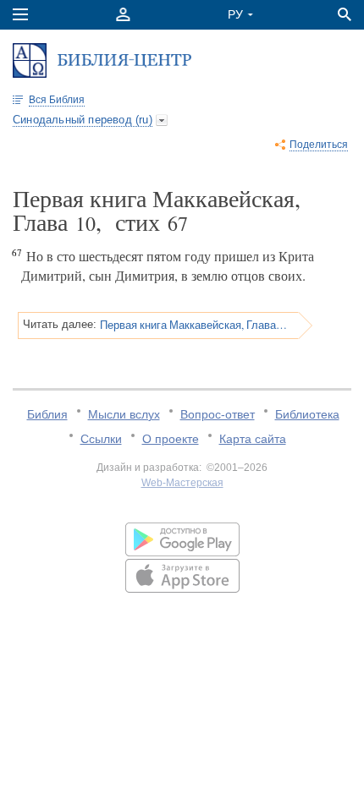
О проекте (170, 439)
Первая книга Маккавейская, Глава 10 (193, 324)
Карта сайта (252, 439)
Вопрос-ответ (217, 414)
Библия (47, 414)
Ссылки (101, 439)
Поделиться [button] (319, 144)
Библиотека (307, 414)
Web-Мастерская (182, 483)
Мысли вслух (124, 414)
